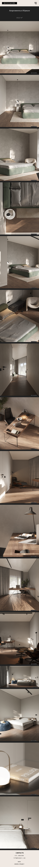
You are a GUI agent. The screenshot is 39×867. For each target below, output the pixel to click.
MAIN (19, 861)
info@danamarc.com (19, 858)
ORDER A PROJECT (19, 864)
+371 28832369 (19, 855)
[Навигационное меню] (35, 3)
